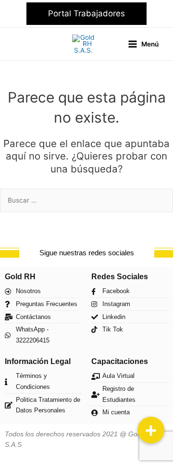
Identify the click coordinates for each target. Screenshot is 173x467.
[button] (86, 13)
